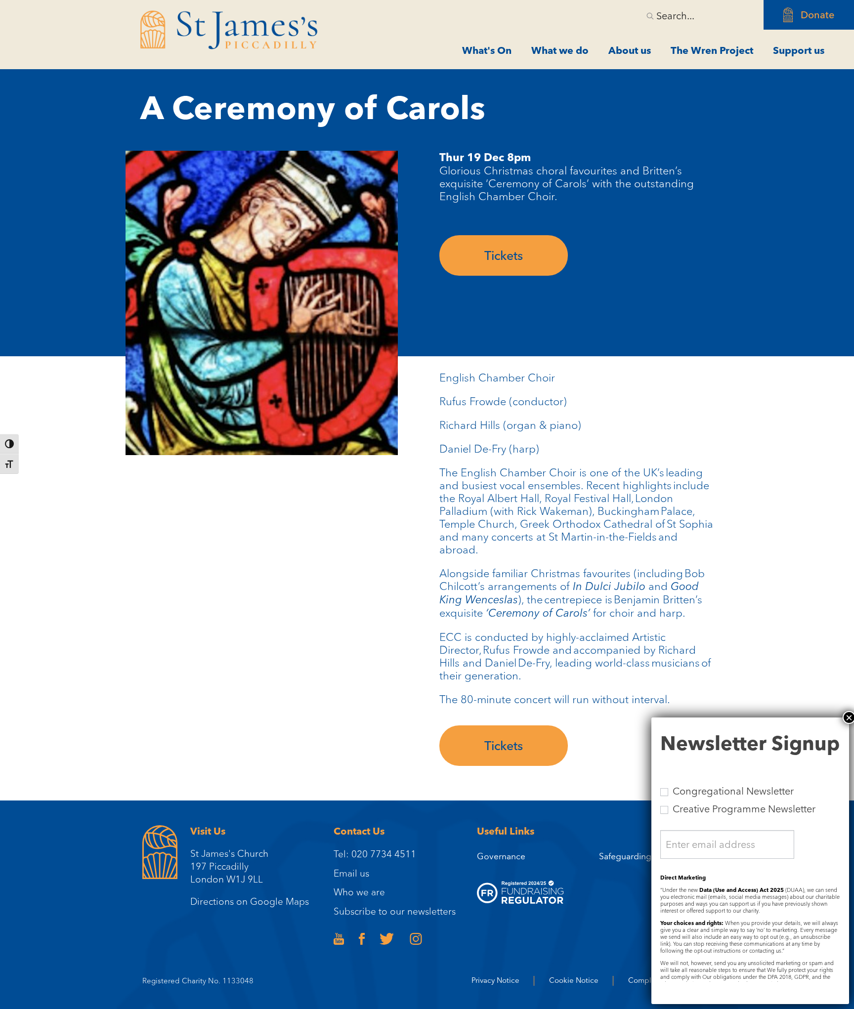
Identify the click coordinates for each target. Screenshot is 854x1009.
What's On (487, 50)
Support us (798, 50)
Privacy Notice (495, 980)
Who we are (359, 892)
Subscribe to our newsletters (395, 911)
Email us (351, 873)
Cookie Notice (573, 980)
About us (629, 50)
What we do (560, 50)
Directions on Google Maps (249, 901)
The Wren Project (712, 50)
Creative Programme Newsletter (742, 809)
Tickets (503, 255)
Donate (817, 15)
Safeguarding (625, 856)
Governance (501, 856)
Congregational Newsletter (732, 791)
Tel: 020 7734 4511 (375, 854)
